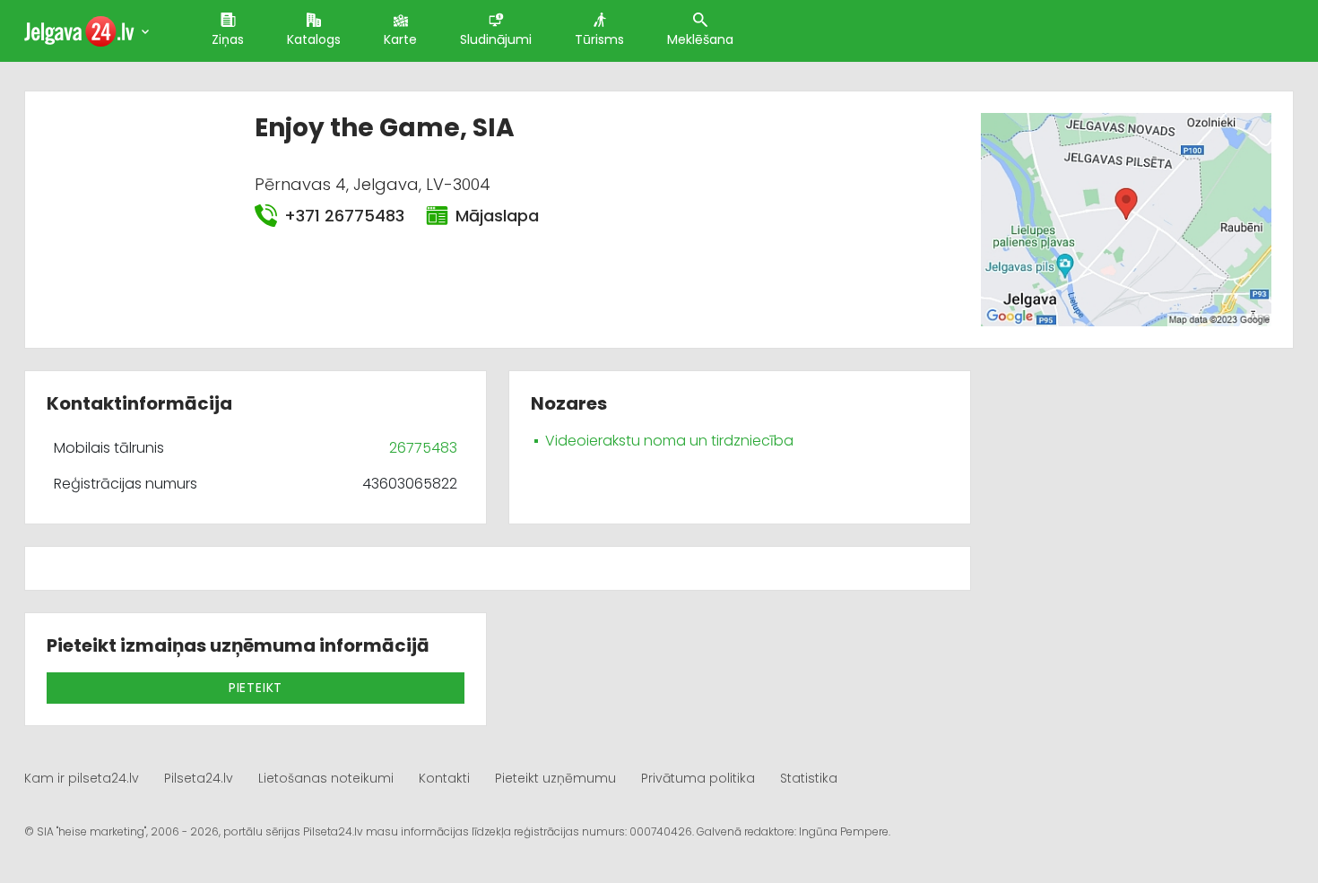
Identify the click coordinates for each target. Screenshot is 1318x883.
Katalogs (314, 39)
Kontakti (444, 778)
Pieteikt (255, 688)
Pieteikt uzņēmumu (555, 778)
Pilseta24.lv (198, 778)
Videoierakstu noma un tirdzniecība (669, 440)
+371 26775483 (344, 215)
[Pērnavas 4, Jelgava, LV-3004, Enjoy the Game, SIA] (1125, 218)
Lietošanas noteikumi (326, 778)
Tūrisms (599, 39)
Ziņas (228, 39)
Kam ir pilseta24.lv (81, 778)
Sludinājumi (496, 39)
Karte (400, 39)
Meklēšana (700, 39)
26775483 (423, 447)
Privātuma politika (698, 778)
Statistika (808, 778)
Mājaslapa (497, 215)
